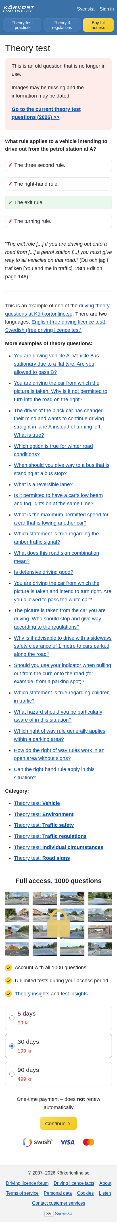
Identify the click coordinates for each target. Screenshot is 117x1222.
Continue (55, 1123)
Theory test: (37, 803)
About (105, 1183)
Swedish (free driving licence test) (43, 330)
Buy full (98, 25)
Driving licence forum (27, 1183)
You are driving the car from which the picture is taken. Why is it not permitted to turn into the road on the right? (60, 391)
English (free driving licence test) (68, 322)
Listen (105, 1193)
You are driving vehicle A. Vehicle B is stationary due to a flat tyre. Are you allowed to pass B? (56, 364)
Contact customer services (58, 1203)
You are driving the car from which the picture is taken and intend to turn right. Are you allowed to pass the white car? (62, 591)
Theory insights (32, 994)
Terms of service (22, 1193)
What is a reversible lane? (43, 484)
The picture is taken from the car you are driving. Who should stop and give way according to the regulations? (60, 619)
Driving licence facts (74, 1183)
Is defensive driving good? (43, 572)
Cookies (85, 1193)
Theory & (62, 25)
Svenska (86, 8)
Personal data (58, 1193)
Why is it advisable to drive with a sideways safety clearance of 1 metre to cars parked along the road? (63, 646)
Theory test (22, 25)
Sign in (107, 8)
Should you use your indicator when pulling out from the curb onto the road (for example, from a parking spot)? (62, 673)
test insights (74, 994)
